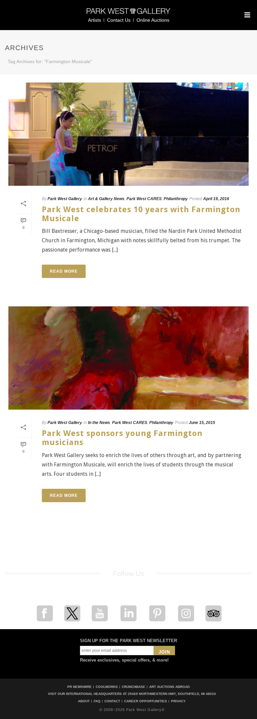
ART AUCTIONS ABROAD (169, 687)
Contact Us (119, 20)
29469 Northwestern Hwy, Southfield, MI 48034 (172, 694)
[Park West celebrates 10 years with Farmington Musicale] (128, 134)
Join (164, 652)
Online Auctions (153, 20)
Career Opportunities (145, 701)
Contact (112, 701)
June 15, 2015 (202, 422)
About (84, 701)
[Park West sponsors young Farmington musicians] (128, 358)
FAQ (97, 701)
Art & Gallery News (106, 198)
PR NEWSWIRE (79, 687)
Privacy (178, 701)
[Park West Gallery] (128, 14)
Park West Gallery (65, 198)
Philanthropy (176, 198)
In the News (99, 422)
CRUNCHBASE (133, 687)
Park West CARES (144, 198)
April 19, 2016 (216, 198)
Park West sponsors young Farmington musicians (122, 438)
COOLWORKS (107, 687)
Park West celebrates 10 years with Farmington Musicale (141, 214)
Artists (94, 20)
